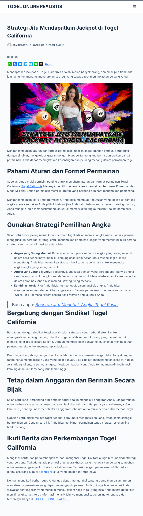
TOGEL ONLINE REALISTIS (34, 6)
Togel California (31, 186)
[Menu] (134, 6)
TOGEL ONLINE (56, 45)
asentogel (45, 471)
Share (48, 64)
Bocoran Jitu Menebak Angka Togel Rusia (76, 304)
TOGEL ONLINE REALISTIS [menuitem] (51, 499)
